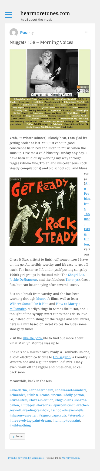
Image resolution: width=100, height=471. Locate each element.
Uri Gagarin (62, 357)
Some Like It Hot (35, 303)
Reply (19, 436)
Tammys (72, 279)
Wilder (15, 303)
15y (31, 33)
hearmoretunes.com (45, 13)
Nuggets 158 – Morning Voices (41, 42)
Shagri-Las (76, 274)
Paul (24, 32)
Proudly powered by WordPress (26, 457)
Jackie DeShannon (23, 279)
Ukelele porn (33, 338)
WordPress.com (71, 457)
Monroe (42, 298)
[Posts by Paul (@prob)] (14, 34)
